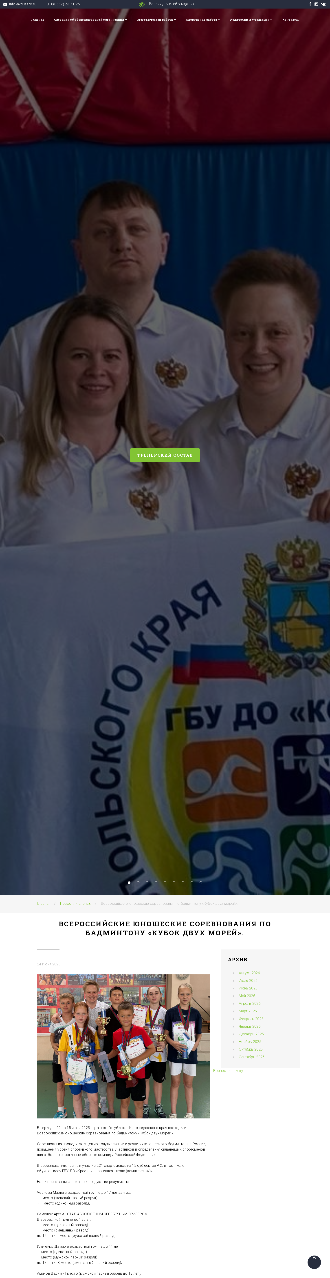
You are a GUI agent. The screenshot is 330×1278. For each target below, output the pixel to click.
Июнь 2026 (248, 988)
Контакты (290, 19)
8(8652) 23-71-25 (65, 4)
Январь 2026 (250, 1026)
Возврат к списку (228, 1071)
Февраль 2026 (251, 1019)
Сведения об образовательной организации (89, 19)
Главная (37, 19)
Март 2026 (248, 1011)
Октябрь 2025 (251, 1049)
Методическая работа (155, 19)
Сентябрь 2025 (251, 1057)
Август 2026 (249, 973)
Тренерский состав (165, 455)
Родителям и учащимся (249, 19)
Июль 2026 (248, 980)
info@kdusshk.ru (22, 4)
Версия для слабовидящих (171, 4)
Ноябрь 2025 (250, 1042)
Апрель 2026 (250, 1003)
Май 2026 (247, 996)
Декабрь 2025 (251, 1034)
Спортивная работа (201, 19)
